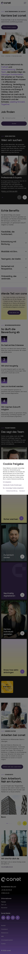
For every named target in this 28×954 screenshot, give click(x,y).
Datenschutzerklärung (11, 491)
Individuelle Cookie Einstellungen (12, 485)
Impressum (22, 491)
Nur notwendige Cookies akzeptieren (13, 488)
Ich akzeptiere (7, 482)
